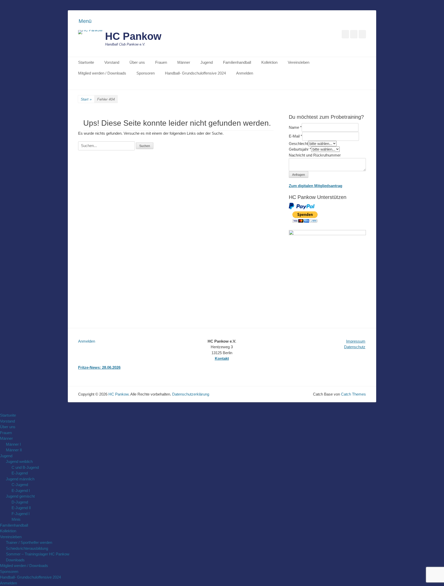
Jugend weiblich (19, 461)
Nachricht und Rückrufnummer (315, 155)
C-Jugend (20, 484)
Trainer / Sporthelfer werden (29, 542)
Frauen (161, 62)
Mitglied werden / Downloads (102, 73)
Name (295, 127)
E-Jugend (20, 473)
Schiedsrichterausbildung (27, 548)
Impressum (355, 341)
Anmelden (244, 73)
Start (86, 99)
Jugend (206, 62)
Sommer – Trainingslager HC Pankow (37, 554)
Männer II (14, 450)
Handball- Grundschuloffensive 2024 (195, 73)
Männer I (13, 444)
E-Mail (295, 136)
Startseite (86, 62)
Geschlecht (298, 143)
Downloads (15, 560)
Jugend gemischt (20, 496)
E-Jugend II (21, 508)
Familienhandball (237, 62)
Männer (183, 62)
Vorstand (111, 62)
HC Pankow (133, 36)
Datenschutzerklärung (190, 394)
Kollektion (269, 62)
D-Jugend (20, 502)
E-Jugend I (21, 490)
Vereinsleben (298, 62)
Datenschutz (354, 347)
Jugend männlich (20, 479)
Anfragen (298, 175)
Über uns (137, 62)
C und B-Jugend (25, 467)
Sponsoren (145, 73)
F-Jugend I (21, 513)
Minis (16, 519)
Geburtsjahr (300, 149)
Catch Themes (353, 394)
